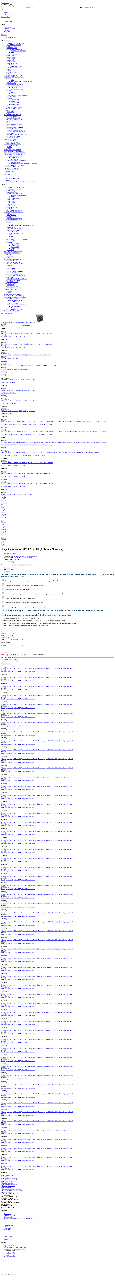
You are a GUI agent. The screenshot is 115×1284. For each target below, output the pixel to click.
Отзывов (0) (7, 571)
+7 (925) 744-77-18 (9, 1255)
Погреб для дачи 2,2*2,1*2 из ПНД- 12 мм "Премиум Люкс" (18, 1079)
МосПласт (10, 78)
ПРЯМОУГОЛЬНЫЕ (13, 128)
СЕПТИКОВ (14, 159)
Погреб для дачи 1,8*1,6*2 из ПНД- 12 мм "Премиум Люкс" (18, 789)
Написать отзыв (11, 553)
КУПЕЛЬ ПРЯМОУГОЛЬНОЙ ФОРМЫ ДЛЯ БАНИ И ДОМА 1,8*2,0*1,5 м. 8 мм (24, 455)
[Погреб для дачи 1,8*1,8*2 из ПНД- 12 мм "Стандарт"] (17, 494)
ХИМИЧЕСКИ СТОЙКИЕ (15, 127)
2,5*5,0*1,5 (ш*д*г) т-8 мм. (8, 382)
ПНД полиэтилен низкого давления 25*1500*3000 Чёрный (18, 326)
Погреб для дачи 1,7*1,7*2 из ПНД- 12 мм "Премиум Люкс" (18, 861)
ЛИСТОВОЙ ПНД (12, 46)
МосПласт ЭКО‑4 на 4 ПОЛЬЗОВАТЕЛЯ (12, 358)
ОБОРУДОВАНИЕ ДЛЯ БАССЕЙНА (15, 153)
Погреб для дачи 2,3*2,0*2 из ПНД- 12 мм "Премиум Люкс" (18, 988)
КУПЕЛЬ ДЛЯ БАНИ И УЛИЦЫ (13, 67)
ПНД (12, 52)
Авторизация (8, 21)
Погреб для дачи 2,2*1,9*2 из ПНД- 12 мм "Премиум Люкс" (18, 1033)
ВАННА (9, 147)
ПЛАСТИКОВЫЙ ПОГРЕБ (12, 109)
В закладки (20, 565)
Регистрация (7, 19)
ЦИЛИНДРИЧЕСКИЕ (13, 116)
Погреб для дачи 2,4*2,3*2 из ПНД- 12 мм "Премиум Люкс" (18, 1160)
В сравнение (28, 565)
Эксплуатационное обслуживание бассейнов (24, 163)
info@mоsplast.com (9, 1256)
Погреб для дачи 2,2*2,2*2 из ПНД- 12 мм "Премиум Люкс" (18, 1115)
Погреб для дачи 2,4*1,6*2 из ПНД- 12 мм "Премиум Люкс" (18, 843)
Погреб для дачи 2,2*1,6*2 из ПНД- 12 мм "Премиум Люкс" (18, 825)
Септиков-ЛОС (15, 162)
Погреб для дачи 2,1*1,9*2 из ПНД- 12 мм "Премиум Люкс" (18, 1024)
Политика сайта (8, 1217)
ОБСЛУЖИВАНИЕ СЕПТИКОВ (17, 95)
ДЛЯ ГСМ (10, 121)
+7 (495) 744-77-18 (9, 1252)
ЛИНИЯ (9, 148)
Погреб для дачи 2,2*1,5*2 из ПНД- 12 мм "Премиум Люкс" (18, 744)
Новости (6, 30)
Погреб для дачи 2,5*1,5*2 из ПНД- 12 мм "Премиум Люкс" (18, 671)
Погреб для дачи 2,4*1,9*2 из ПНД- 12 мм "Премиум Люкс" (18, 1052)
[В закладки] (6, 324)
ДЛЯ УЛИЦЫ (11, 58)
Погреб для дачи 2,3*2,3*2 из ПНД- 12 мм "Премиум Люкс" (18, 1151)
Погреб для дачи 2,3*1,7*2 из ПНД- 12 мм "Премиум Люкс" (18, 916)
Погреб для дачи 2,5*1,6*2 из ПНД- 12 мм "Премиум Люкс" (18, 852)
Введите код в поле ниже (9, 659)
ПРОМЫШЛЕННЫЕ (17, 89)
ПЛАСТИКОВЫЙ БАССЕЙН (12, 54)
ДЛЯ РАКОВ (11, 64)
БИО (12, 93)
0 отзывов (3, 553)
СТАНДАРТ (11, 110)
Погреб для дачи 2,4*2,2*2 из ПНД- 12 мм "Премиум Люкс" (18, 1133)
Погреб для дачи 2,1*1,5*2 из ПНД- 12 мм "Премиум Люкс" (18, 735)
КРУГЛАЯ (10, 69)
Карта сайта (7, 1228)
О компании (7, 27)
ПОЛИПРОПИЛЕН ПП (14, 45)
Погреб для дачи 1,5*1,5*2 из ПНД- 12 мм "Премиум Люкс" (18, 680)
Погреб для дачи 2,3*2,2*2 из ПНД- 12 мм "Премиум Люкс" (18, 1124)
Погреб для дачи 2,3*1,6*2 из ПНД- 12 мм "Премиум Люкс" (18, 834)
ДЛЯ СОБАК (11, 61)
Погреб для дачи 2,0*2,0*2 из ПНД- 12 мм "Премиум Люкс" (18, 961)
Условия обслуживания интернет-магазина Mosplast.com (20, 1218)
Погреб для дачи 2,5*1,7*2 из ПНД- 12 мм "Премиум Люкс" (18, 934)
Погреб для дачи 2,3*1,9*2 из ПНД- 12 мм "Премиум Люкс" (18, 1043)
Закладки (6, 1239)
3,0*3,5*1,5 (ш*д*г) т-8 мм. (8, 403)
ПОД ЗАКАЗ (11, 133)
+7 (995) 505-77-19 (9, 1253)
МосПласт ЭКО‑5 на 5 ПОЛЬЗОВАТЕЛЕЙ (13, 347)
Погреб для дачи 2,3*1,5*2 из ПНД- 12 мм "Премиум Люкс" (18, 753)
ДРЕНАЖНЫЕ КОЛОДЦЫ (15, 84)
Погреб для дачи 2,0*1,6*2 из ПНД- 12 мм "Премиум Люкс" (18, 807)
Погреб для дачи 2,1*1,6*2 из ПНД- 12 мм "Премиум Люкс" (18, 816)
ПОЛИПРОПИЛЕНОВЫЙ (18, 51)
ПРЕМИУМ (10, 112)
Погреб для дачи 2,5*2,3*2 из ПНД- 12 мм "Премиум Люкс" (18, 1169)
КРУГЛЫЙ (10, 55)
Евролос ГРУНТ (15, 101)
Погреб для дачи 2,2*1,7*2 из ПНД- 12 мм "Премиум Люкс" (18, 907)
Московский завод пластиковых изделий (25, 556)
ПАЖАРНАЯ (11, 125)
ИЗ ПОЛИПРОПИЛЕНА (14, 124)
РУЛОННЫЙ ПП (12, 48)
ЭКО (12, 80)
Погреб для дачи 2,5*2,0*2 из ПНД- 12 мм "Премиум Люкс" (18, 1006)
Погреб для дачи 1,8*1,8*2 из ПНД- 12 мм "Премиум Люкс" (18, 943)
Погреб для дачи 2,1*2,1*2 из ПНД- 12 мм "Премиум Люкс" (18, 1070)
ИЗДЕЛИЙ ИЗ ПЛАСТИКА (15, 165)
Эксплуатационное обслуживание (17, 160)
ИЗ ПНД (9, 122)
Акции (6, 1226)
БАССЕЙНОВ (15, 157)
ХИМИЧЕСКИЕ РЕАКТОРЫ (16, 131)
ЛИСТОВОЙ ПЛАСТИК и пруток (14, 43)
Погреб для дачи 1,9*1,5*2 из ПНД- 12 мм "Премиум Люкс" (18, 717)
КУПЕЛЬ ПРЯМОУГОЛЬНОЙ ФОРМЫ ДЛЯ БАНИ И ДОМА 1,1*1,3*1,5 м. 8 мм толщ (26, 434)
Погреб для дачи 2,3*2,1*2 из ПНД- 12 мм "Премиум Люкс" (18, 1088)
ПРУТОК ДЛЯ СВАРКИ (14, 49)
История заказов (8, 1237)
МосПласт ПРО (11, 83)
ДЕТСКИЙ (10, 60)
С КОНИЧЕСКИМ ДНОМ (15, 119)
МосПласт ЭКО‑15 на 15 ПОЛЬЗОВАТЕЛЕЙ (14, 369)
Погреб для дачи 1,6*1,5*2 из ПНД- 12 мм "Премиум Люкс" (18, 690)
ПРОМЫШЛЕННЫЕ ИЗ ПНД (16, 130)
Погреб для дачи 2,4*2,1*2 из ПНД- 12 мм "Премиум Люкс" (18, 1097)
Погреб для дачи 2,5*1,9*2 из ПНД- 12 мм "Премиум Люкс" (18, 1061)
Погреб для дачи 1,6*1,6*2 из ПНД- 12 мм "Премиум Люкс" (18, 771)
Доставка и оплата (9, 28)
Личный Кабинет (9, 1236)
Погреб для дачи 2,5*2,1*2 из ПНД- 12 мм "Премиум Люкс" (18, 1106)
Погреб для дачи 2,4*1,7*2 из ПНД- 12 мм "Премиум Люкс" (18, 925)
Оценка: (3, 656)
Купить (14, 565)
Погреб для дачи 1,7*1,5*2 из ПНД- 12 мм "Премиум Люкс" (18, 699)
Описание (7, 568)
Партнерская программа (11, 168)
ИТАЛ (9, 90)
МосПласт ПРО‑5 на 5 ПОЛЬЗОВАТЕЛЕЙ (13, 466)
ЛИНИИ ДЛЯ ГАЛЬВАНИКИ (13, 145)
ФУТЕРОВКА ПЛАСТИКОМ (12, 150)
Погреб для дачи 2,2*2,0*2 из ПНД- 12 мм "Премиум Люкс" (18, 979)
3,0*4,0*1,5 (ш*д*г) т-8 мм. (8, 413)
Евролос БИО (15, 99)
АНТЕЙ (13, 92)
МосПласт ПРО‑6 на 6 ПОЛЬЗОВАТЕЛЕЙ (13, 486)
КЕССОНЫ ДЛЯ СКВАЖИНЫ (13, 107)
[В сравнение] (8, 324)
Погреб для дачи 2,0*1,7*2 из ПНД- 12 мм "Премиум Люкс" (18, 889)
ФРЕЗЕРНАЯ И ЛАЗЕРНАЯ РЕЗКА (14, 151)
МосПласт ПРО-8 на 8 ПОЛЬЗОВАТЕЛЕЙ (13, 476)
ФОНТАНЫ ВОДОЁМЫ (14, 66)
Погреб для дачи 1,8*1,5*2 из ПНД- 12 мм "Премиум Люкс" (18, 708)
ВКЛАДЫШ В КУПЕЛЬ (14, 75)
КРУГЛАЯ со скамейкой (14, 74)
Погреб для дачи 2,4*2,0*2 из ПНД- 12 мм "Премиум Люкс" (18, 997)
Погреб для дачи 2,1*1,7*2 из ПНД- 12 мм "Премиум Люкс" (18, 898)
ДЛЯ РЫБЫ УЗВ (12, 63)
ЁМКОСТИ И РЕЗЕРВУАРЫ (12, 115)
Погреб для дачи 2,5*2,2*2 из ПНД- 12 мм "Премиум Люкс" (18, 1142)
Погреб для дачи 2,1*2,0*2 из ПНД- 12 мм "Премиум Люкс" (18, 970)
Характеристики (9, 569)
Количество (4, 565)
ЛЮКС (9, 113)
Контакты (7, 31)
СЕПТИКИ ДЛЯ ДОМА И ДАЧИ (13, 77)
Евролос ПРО (15, 102)
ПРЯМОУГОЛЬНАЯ (13, 72)
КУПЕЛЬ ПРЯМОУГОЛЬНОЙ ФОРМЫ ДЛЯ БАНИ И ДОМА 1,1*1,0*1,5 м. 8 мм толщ (26, 424)
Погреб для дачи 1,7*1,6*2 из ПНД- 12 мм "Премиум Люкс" (18, 780)
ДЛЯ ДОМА (11, 57)
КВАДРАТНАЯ (11, 70)
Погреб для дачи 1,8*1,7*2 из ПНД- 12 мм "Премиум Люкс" (18, 871)
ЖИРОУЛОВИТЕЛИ (10, 139)
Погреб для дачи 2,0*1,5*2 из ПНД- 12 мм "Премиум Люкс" (18, 726)
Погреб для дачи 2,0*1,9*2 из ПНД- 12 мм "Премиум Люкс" (18, 1015)
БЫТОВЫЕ (14, 87)
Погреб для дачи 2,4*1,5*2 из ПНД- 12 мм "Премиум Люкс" (18, 762)
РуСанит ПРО (11, 96)
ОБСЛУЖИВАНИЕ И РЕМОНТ (13, 154)
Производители (8, 171)
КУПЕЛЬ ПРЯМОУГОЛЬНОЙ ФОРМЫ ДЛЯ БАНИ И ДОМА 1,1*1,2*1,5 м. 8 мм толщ (26, 445)
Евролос (9, 98)
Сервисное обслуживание (14, 156)
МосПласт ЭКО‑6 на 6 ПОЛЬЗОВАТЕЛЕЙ (13, 336)
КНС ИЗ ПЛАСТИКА (13, 86)
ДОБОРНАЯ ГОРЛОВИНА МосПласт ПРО (23, 81)
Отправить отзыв (5, 664)
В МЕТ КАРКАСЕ (12, 137)
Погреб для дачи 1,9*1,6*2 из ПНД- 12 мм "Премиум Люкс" (18, 798)
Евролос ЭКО (15, 104)
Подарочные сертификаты (11, 169)
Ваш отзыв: (4, 652)
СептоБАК (10, 105)
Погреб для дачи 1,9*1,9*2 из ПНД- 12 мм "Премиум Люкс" (18, 952)
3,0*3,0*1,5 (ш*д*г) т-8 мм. (8, 393)
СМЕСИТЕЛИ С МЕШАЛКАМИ (17, 134)
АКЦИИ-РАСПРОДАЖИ (11, 166)
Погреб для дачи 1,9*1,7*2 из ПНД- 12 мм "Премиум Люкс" (18, 880)
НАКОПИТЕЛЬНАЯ (13, 136)
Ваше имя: (4, 645)
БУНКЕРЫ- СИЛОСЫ (13, 118)
